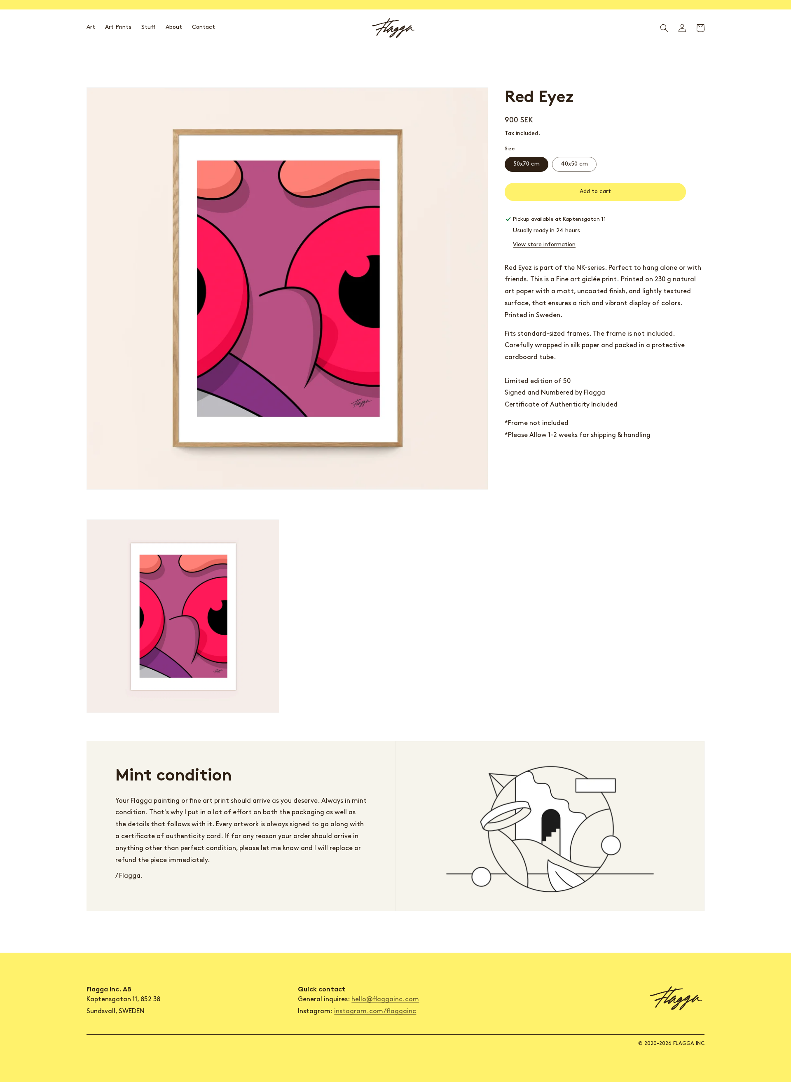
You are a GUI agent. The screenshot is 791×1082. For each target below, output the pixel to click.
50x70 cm (526, 164)
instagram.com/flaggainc (375, 1011)
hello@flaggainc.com (385, 999)
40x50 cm (574, 164)
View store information (544, 245)
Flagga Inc (688, 1043)
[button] (664, 28)
